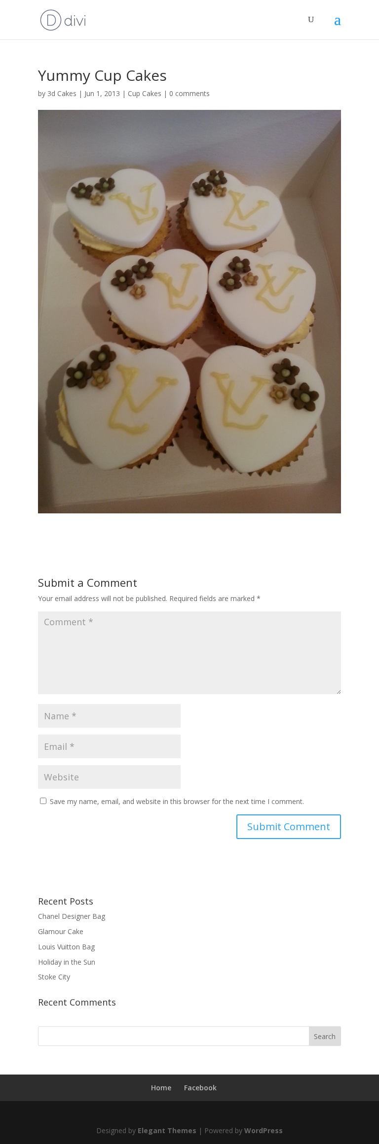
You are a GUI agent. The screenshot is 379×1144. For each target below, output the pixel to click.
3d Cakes (61, 93)
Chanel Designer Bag (71, 916)
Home (161, 1087)
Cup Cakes (144, 93)
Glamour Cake (60, 931)
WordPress (263, 1130)
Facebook (200, 1087)
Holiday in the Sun (66, 962)
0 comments (189, 93)
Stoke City (54, 976)
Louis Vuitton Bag (66, 946)
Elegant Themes (167, 1130)
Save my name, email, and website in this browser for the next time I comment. (177, 801)
